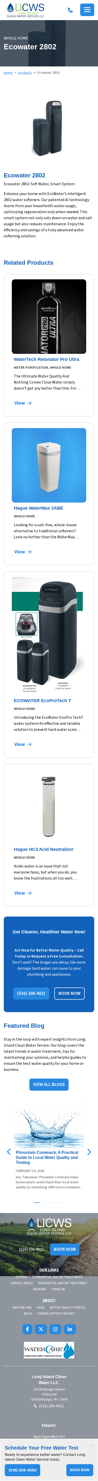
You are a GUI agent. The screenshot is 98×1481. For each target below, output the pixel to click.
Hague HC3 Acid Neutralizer (43, 849)
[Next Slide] (88, 1152)
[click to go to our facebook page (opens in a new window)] (27, 1329)
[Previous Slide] (9, 1152)
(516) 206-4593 (22, 1470)
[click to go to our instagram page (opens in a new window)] (56, 1329)
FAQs (41, 1307)
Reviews (39, 1289)
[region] (49, 128)
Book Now (65, 1249)
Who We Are (22, 1307)
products (25, 72)
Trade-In (58, 1289)
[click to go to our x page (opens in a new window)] (41, 1329)
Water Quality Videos (67, 1307)
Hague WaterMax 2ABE (38, 508)
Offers (21, 1277)
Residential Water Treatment (63, 1283)
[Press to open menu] (87, 10)
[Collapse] (91, 1445)
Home (8, 72)
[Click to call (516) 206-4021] (70, 10)
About (49, 1300)
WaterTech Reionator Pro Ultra (46, 359)
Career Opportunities (55, 1313)
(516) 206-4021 (31, 1249)
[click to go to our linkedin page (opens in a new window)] (70, 1329)
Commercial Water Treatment (57, 1277)
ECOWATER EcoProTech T (42, 700)
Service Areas (22, 1283)
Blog (28, 1313)
